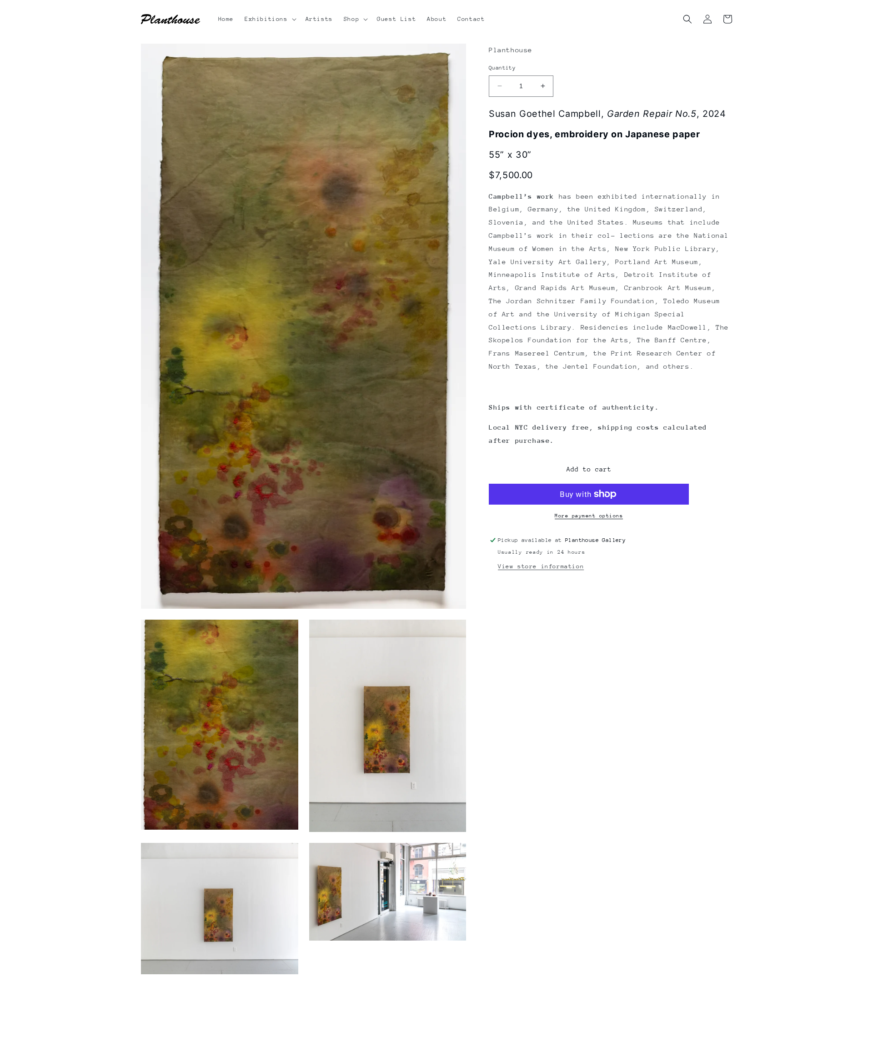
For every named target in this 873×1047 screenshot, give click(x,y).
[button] (269, 19)
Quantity (502, 68)
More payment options (589, 516)
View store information (541, 565)
